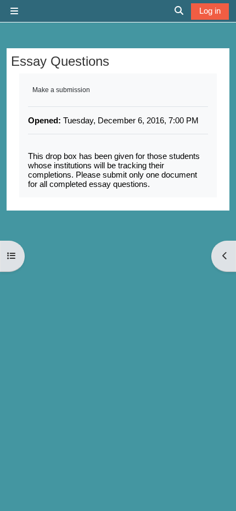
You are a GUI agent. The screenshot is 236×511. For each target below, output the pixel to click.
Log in (210, 10)
